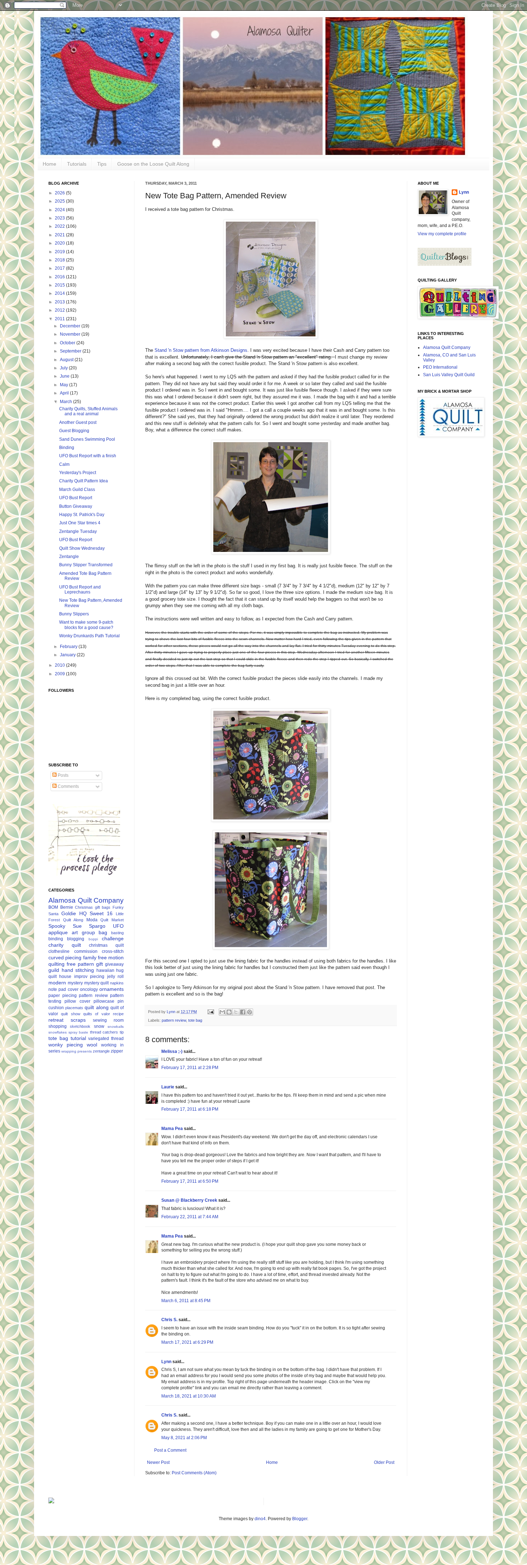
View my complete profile (442, 233)
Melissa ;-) (171, 1051)
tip (122, 1032)
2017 (60, 268)
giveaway (114, 964)
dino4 (260, 1518)
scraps (78, 1020)
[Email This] (222, 1012)
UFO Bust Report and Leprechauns (80, 590)
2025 (60, 201)
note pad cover (63, 989)
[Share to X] (235, 1012)
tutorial (78, 1038)
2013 (60, 301)
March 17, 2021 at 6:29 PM (187, 1342)
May (64, 384)
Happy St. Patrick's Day (81, 514)
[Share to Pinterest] (249, 1012)
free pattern (80, 964)
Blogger (299, 1518)
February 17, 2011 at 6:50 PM (189, 1181)
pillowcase (104, 1001)
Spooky (56, 926)
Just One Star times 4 (79, 522)
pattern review (174, 1020)
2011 (60, 318)
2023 (60, 218)
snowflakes (57, 1032)
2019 (60, 251)
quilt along (96, 1007)
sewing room (108, 1020)
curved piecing (64, 957)
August (67, 359)
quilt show (70, 1014)
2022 (60, 226)
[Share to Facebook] (242, 1012)
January (68, 654)
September (71, 351)
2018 (60, 260)
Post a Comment (170, 1450)
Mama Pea (172, 1128)
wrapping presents (76, 1051)
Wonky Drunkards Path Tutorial (89, 635)
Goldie (68, 913)
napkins (117, 983)
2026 (60, 192)
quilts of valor (96, 1014)
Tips (101, 164)
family (89, 957)
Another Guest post (77, 422)
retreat (55, 1020)
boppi (93, 939)
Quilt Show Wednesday (82, 548)
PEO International (440, 367)
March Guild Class (77, 489)
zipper (117, 1051)
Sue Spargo (89, 926)
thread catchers (104, 1032)
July (64, 367)
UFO (118, 926)
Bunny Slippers (74, 613)
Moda (92, 919)
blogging (75, 938)
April (65, 393)
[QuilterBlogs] (444, 264)
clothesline (59, 951)
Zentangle (69, 556)
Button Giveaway (75, 506)
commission (86, 951)
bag (103, 932)
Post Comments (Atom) (194, 1472)
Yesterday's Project (77, 472)
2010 (60, 665)
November (70, 334)
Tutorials (76, 164)
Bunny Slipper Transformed (86, 564)
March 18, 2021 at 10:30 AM (188, 1396)
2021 (60, 234)
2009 (60, 673)
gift (99, 964)
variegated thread (106, 1038)
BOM (53, 907)
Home (49, 164)
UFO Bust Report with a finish (87, 455)
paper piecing (62, 995)
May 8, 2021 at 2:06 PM (184, 1437)
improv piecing (89, 976)
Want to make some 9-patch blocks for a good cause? (86, 625)
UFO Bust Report (75, 497)
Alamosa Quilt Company (86, 900)
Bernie (66, 907)
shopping (57, 1026)
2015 (60, 285)
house (65, 976)
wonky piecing (65, 1045)
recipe (118, 1014)
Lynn (166, 1361)
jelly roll (115, 976)
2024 (60, 209)
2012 (60, 310)
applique (58, 932)
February (69, 646)
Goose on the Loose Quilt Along (153, 164)
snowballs (116, 1027)
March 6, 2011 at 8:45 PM (185, 1300)
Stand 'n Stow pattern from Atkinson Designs (201, 350)
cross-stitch (113, 951)
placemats (74, 1008)
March (66, 401)
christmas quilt (106, 945)
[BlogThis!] (229, 1012)
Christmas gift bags (92, 907)
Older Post (384, 1462)
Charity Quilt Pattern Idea (83, 480)
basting (117, 933)
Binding (66, 447)
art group (83, 932)
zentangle (101, 1051)
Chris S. (169, 1319)
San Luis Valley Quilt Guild (449, 374)
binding (55, 938)
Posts (62, 775)
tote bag (195, 1020)
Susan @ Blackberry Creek (189, 1200)
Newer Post (158, 1462)
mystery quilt (96, 982)
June (65, 376)
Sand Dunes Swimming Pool (87, 439)
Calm (64, 464)
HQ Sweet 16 (96, 913)
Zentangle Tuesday (78, 531)
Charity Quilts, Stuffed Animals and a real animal (88, 411)
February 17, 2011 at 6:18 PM (189, 1109)
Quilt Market (112, 920)
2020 (60, 243)
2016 (60, 276)
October (68, 342)
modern (57, 982)
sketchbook (80, 1026)
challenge (113, 938)
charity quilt (64, 945)
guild (53, 970)
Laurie (167, 1086)
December (70, 325)
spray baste (78, 1032)
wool (92, 1045)
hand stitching (78, 970)
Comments (68, 786)
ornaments (111, 989)
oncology (89, 989)
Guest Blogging (74, 430)
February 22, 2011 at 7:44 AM (189, 1216)
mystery (75, 982)
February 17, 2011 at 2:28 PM (189, 1067)
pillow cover (77, 1001)
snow (99, 1026)
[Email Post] (210, 1012)
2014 (60, 293)
